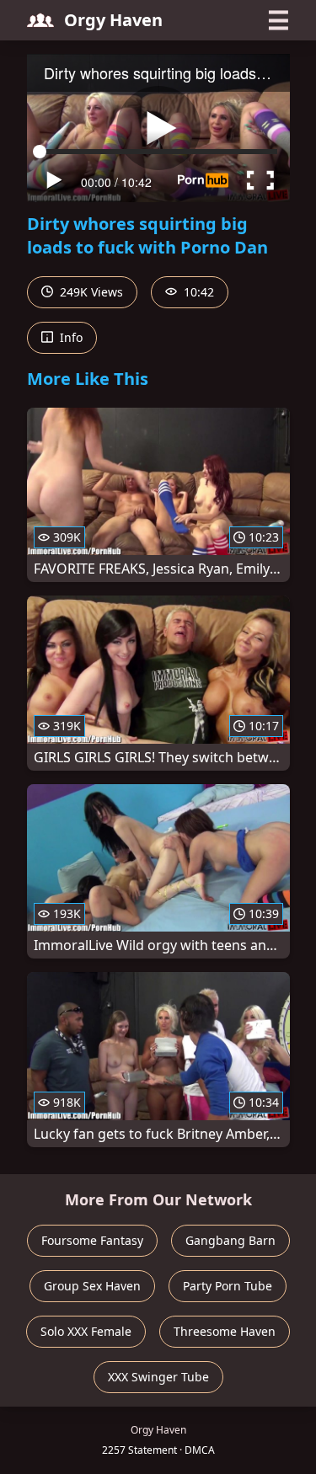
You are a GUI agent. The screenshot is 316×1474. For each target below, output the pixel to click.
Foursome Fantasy (92, 1240)
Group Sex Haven (92, 1286)
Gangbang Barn (230, 1240)
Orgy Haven (113, 19)
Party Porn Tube (227, 1286)
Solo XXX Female (85, 1331)
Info (69, 337)
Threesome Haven (225, 1331)
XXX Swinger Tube (158, 1377)
